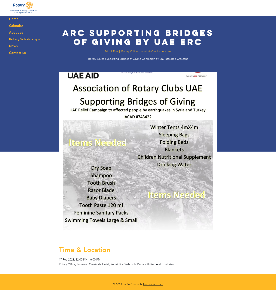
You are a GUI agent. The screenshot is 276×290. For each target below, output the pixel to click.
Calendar (16, 25)
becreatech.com (153, 284)
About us (16, 32)
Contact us (17, 53)
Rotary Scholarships (24, 39)
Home (13, 19)
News (13, 46)
